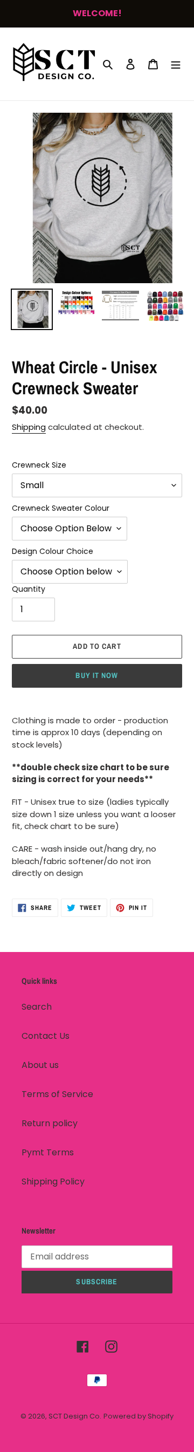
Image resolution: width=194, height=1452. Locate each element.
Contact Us (46, 1036)
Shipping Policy (53, 1181)
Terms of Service (57, 1094)
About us (40, 1065)
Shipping (29, 427)
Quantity (28, 589)
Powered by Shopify (138, 1416)
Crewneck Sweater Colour (60, 508)
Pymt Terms (48, 1152)
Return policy (50, 1123)
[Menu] (175, 64)
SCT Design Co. (74, 1416)
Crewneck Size (39, 465)
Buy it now (96, 675)
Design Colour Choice (52, 551)
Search (37, 1007)
